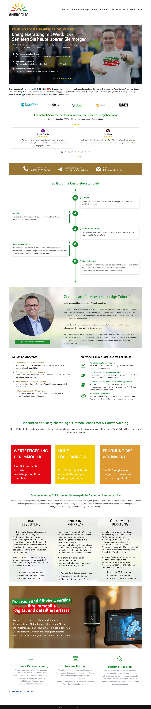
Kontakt (104, 9)
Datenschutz (85, 707)
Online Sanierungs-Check (84, 9)
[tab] (21, 414)
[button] (67, 9)
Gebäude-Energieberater (21, 415)
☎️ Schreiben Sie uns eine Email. (21, 691)
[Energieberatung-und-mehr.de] (19, 9)
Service (41, 415)
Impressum (78, 707)
